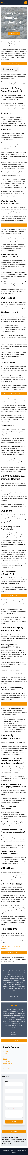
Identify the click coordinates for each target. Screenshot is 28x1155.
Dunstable (5, 1066)
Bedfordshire (6, 1068)
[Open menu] (25, 2)
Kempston (3, 946)
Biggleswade (4, 948)
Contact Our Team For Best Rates (14, 225)
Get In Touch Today (14, 64)
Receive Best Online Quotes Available (14, 393)
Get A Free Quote (14, 1040)
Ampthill (9, 946)
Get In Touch (14, 1131)
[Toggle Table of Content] (15, 69)
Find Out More (14, 704)
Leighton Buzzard (7, 1063)
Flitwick (18, 946)
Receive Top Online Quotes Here (14, 595)
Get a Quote (13, 33)
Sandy (13, 946)
